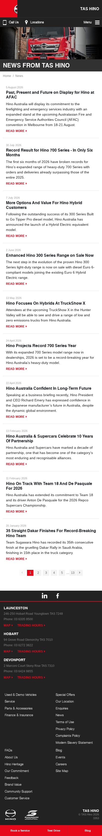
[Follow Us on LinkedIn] (44, 596)
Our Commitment (17, 771)
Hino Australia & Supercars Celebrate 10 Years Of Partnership (49, 438)
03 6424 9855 (23, 671)
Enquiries (62, 708)
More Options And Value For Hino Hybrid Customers (44, 205)
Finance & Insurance (19, 715)
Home (7, 76)
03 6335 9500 (23, 619)
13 (73, 573)
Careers (61, 764)
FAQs (8, 750)
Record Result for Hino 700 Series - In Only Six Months (49, 152)
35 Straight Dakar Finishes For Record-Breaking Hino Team (51, 533)
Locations (37, 22)
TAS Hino (89, 8)
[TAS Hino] (8, 8)
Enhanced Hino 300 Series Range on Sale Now (50, 255)
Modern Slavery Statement (74, 742)
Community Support (18, 791)
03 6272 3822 (23, 645)
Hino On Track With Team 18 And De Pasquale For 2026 (49, 485)
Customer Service (17, 798)
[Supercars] (31, 815)
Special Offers (65, 695)
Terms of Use (65, 722)
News (19, 76)
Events (60, 757)
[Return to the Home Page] (11, 815)
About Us (11, 757)
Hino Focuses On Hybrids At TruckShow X (45, 303)
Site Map (62, 771)
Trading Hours (30, 625)
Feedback (12, 778)
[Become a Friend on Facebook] (57, 596)
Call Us (14, 22)
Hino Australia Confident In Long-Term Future (48, 388)
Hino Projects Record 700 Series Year (41, 345)
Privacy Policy (65, 729)
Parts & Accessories (18, 708)
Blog (59, 750)
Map (7, 625)
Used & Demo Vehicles (20, 695)
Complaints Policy (68, 736)
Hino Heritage (14, 764)
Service (10, 701)
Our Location (65, 701)
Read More (15, 131)
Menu (88, 22)
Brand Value (13, 784)
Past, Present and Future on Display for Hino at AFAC (50, 94)
